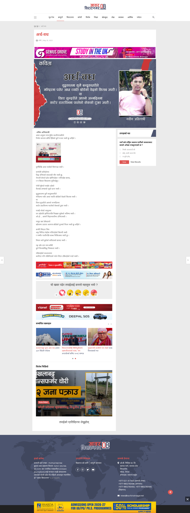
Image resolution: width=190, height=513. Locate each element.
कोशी (80, 17)
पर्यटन (139, 17)
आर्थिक (130, 17)
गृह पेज (51, 17)
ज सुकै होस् (126, 156)
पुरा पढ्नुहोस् (55, 478)
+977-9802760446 (127, 483)
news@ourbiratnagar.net (132, 495)
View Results (136, 162)
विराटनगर (70, 17)
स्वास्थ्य (121, 17)
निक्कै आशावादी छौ (128, 149)
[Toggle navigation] (35, 17)
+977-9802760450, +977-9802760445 (135, 486)
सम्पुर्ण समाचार (95, 463)
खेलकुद (105, 17)
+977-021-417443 (126, 480)
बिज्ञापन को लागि (82, 463)
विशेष (88, 17)
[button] (72, 358)
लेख (112, 17)
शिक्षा (96, 17)
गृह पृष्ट (36, 26)
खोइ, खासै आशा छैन (129, 153)
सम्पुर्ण (60, 17)
